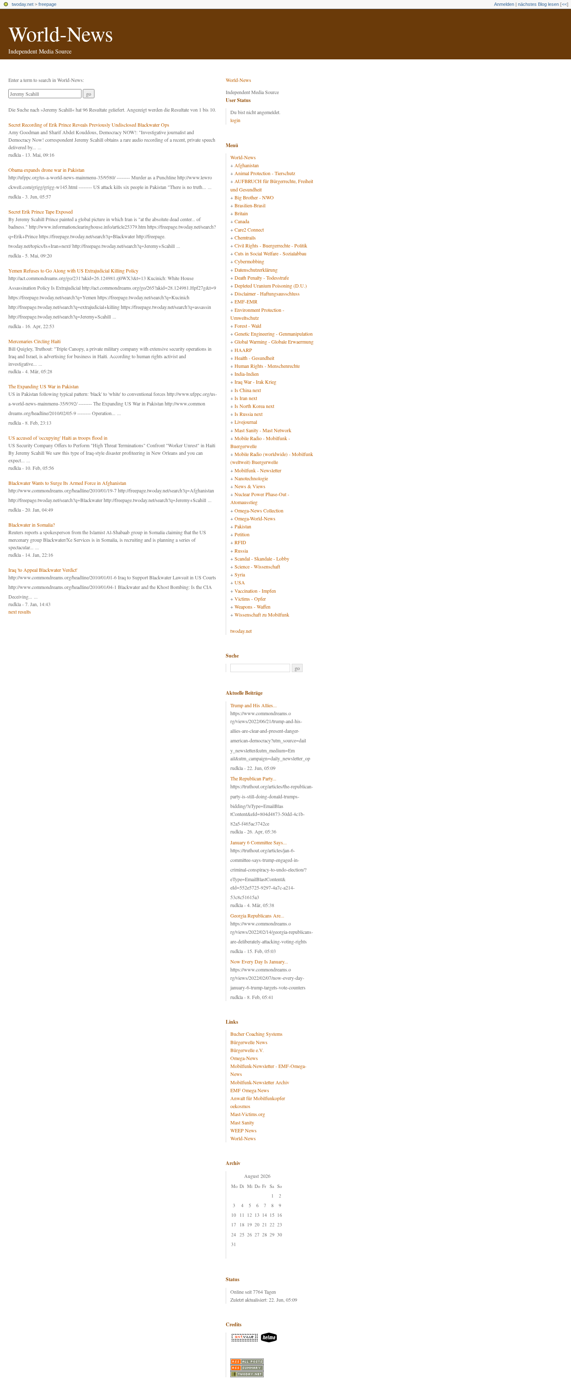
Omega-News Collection (259, 510)
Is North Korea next (254, 406)
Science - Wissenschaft (257, 566)
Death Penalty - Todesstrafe (262, 277)
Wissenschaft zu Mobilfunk (262, 614)
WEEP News (243, 1130)
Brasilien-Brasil (250, 205)
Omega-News (244, 1058)
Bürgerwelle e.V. (247, 1050)
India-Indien (247, 373)
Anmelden (504, 4)
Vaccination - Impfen (255, 590)
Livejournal (246, 421)
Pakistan (243, 526)
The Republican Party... (253, 778)
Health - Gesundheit (254, 357)
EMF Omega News (249, 1090)
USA (240, 582)
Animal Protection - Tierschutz (265, 173)
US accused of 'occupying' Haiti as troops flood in (57, 437)
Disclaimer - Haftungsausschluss (267, 293)
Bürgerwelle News (249, 1042)
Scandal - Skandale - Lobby (262, 558)
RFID (240, 542)
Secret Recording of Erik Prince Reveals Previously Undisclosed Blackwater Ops (88, 124)
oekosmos (240, 1106)
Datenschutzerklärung (256, 269)
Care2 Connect (249, 229)
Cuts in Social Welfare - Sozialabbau (270, 253)
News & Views (250, 486)
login (235, 120)
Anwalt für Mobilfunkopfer (257, 1098)
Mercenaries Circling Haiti (34, 341)
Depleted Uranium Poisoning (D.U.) (271, 285)
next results (19, 611)
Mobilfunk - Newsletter (258, 470)
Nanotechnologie (251, 478)
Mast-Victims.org (247, 1114)
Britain (241, 213)
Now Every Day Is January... (259, 961)
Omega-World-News (255, 518)
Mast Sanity (242, 1122)
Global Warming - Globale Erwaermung (274, 341)
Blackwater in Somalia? (31, 524)
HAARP (243, 350)
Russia (241, 550)
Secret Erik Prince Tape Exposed (40, 211)
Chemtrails (245, 237)
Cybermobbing (249, 261)
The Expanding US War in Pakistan (43, 386)
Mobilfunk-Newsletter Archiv (259, 1082)
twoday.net (22, 4)
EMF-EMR (246, 301)
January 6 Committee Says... (258, 842)
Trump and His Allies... (253, 705)
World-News (60, 33)
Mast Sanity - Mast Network (263, 430)
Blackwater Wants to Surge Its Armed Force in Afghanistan (67, 482)
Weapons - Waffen (252, 606)
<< (564, 4)
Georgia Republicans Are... (257, 915)
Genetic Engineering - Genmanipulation (274, 333)
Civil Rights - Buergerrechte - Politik (271, 245)
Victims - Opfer (250, 598)
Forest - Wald (248, 325)
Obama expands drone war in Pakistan (46, 169)
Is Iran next (246, 398)
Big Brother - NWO (254, 197)
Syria (240, 574)
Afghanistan (247, 165)
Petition (242, 534)
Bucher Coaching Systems (256, 1033)
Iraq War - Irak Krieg (255, 381)
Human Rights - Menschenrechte (267, 365)
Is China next (248, 390)
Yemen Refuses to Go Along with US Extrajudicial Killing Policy (73, 270)
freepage (47, 4)
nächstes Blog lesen (538, 4)
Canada (242, 221)
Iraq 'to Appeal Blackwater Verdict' (42, 569)
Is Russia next (249, 413)
